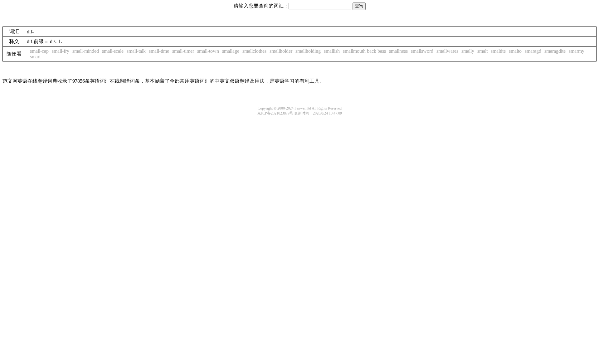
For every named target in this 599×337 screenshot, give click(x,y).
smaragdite (555, 51)
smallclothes (254, 51)
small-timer (183, 51)
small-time (159, 51)
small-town (208, 51)
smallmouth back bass (364, 51)
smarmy (576, 51)
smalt (482, 51)
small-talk (136, 51)
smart (35, 56)
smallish (332, 51)
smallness (398, 51)
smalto (515, 51)
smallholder (281, 51)
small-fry (60, 51)
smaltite (498, 51)
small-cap (39, 51)
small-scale (113, 51)
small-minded (85, 51)
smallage (230, 51)
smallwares (447, 51)
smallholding (308, 51)
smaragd (533, 51)
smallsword (422, 51)
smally (467, 51)
